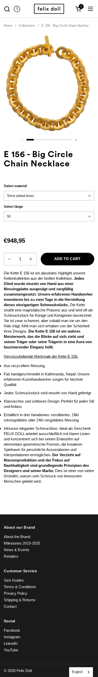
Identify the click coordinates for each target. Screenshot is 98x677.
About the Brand (17, 537)
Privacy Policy (15, 593)
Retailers (11, 556)
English (77, 672)
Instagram (12, 637)
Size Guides (14, 580)
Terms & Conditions (20, 587)
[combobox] (81, 672)
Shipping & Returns (19, 600)
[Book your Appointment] (17, 9)
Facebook (12, 630)
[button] (7, 9)
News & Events (16, 550)
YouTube (11, 650)
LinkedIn (11, 643)
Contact (10, 606)
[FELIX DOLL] (49, 9)
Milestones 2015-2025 (22, 543)
